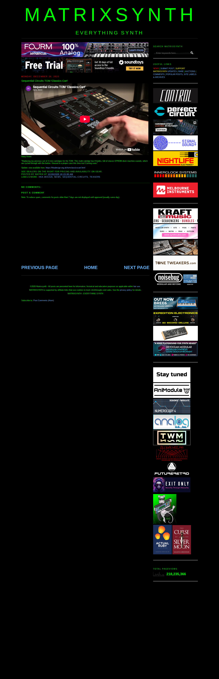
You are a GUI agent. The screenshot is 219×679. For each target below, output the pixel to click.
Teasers (95, 177)
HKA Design (46, 177)
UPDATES (172, 71)
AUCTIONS (190, 71)
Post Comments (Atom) (43, 300)
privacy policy (126, 290)
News (57, 177)
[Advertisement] (175, 631)
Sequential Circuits (75, 177)
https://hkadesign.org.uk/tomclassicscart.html (65, 168)
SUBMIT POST (167, 68)
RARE (181, 71)
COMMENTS (158, 74)
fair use (136, 286)
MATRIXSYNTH (110, 14)
